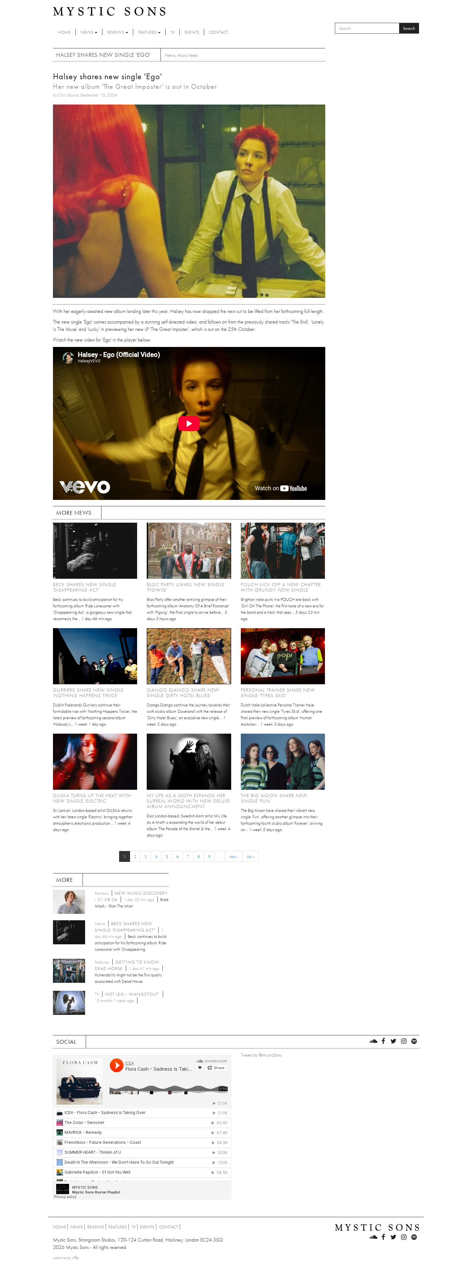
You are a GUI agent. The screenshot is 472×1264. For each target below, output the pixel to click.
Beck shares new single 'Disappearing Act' (84, 587)
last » (250, 856)
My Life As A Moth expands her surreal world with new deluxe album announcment (188, 801)
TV (172, 32)
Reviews (116, 32)
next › (233, 856)
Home (64, 32)
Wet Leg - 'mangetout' (132, 994)
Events (192, 32)
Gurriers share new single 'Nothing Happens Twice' (88, 693)
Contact (218, 32)
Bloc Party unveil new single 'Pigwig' (185, 587)
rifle (75, 1257)
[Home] (109, 11)
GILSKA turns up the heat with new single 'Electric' (92, 798)
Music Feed (187, 55)
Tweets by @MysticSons (261, 1055)
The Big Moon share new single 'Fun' (274, 798)
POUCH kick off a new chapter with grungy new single (281, 587)
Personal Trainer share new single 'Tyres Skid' (278, 693)
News (87, 32)
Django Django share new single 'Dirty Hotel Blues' (183, 693)
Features (147, 32)
